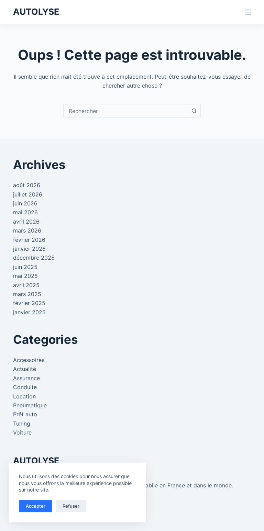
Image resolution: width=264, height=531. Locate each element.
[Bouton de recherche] (193, 110)
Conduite (25, 387)
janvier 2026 (29, 248)
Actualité (24, 368)
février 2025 (29, 303)
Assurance (26, 378)
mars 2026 (27, 230)
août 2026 (26, 185)
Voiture (22, 432)
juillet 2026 (27, 194)
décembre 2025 (34, 257)
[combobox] (125, 111)
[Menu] (248, 12)
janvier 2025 (29, 312)
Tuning (21, 423)
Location (24, 396)
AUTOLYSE (36, 12)
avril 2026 (26, 221)
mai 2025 (25, 275)
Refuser (71, 506)
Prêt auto (25, 414)
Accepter (35, 506)
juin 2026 (25, 203)
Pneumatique (30, 405)
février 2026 (29, 239)
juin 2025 (25, 266)
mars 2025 (27, 294)
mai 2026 (25, 212)
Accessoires (28, 360)
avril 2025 (26, 285)
